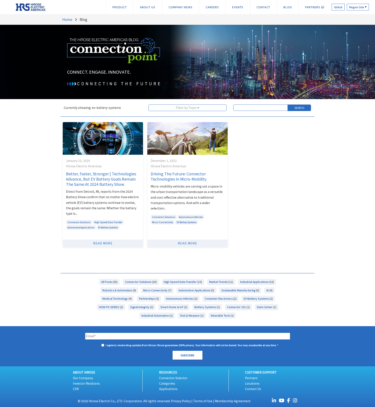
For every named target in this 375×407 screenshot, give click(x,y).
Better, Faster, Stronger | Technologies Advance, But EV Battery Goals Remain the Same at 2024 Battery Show (101, 179)
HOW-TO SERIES (111, 307)
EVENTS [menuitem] (237, 7)
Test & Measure (192, 315)
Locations (252, 383)
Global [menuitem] (338, 7)
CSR (76, 389)
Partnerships (149, 298)
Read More (103, 243)
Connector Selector (173, 378)
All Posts (109, 282)
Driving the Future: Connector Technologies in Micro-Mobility (178, 176)
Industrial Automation (157, 315)
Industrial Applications (257, 282)
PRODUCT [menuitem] (119, 7)
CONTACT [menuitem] (263, 7)
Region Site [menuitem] (358, 7)
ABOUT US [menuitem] (147, 7)
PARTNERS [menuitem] (313, 7)
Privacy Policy (181, 401)
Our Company (83, 378)
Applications (168, 389)
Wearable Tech (222, 315)
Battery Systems (207, 307)
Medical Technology (117, 298)
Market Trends (221, 282)
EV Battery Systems (108, 227)
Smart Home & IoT (173, 307)
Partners (251, 378)
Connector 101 (238, 307)
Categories (167, 383)
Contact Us (253, 389)
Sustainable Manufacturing (240, 290)
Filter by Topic (186, 107)
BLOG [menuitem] (287, 7)
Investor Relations (86, 383)
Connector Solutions (78, 222)
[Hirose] (26, 7)
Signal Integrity (141, 307)
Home (67, 19)
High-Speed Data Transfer (108, 222)
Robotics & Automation (119, 290)
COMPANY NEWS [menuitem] (180, 7)
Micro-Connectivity (162, 222)
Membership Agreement (233, 401)
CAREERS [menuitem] (212, 7)
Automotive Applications (80, 227)
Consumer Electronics (221, 298)
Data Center (266, 307)
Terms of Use (202, 401)
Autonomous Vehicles (191, 217)
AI (269, 290)
